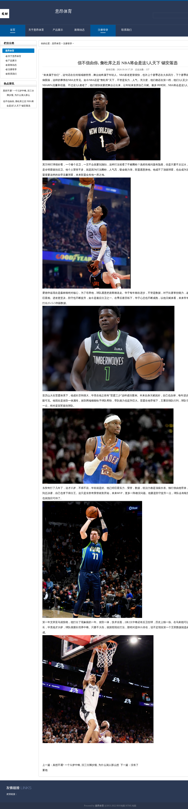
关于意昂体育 (36, 29)
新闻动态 (79, 29)
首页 (12, 29)
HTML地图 (131, 805)
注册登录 (103, 29)
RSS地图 (121, 805)
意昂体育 (56, 43)
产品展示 (58, 29)
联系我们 (126, 29)
